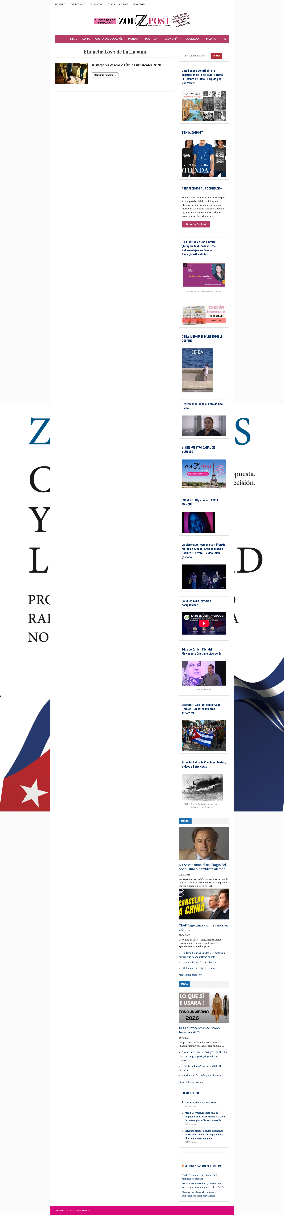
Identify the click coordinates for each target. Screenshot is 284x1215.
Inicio (74, 38)
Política (151, 38)
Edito (86, 38)
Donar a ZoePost (196, 224)
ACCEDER (123, 4)
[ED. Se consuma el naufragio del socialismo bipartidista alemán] (204, 845)
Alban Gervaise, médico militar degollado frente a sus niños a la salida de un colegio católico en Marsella (205, 1117)
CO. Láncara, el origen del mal (198, 968)
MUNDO (185, 820)
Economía (171, 38)
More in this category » (191, 974)
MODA (184, 984)
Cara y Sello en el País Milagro (199, 962)
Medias (211, 38)
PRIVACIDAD (139, 4)
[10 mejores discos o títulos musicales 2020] (71, 74)
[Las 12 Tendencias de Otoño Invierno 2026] (204, 1008)
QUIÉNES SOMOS (78, 4)
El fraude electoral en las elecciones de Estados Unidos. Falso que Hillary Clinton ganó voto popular (204, 1135)
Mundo (133, 38)
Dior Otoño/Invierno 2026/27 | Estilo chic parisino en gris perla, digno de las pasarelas (203, 1056)
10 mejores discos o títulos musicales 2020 (126, 65)
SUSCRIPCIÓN (97, 4)
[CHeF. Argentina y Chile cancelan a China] (204, 905)
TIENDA (111, 4)
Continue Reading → (105, 75)
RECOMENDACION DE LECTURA (203, 1166)
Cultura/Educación (109, 38)
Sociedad (192, 38)
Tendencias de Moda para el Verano (202, 1075)
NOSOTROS (60, 4)
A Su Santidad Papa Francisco (201, 1102)
